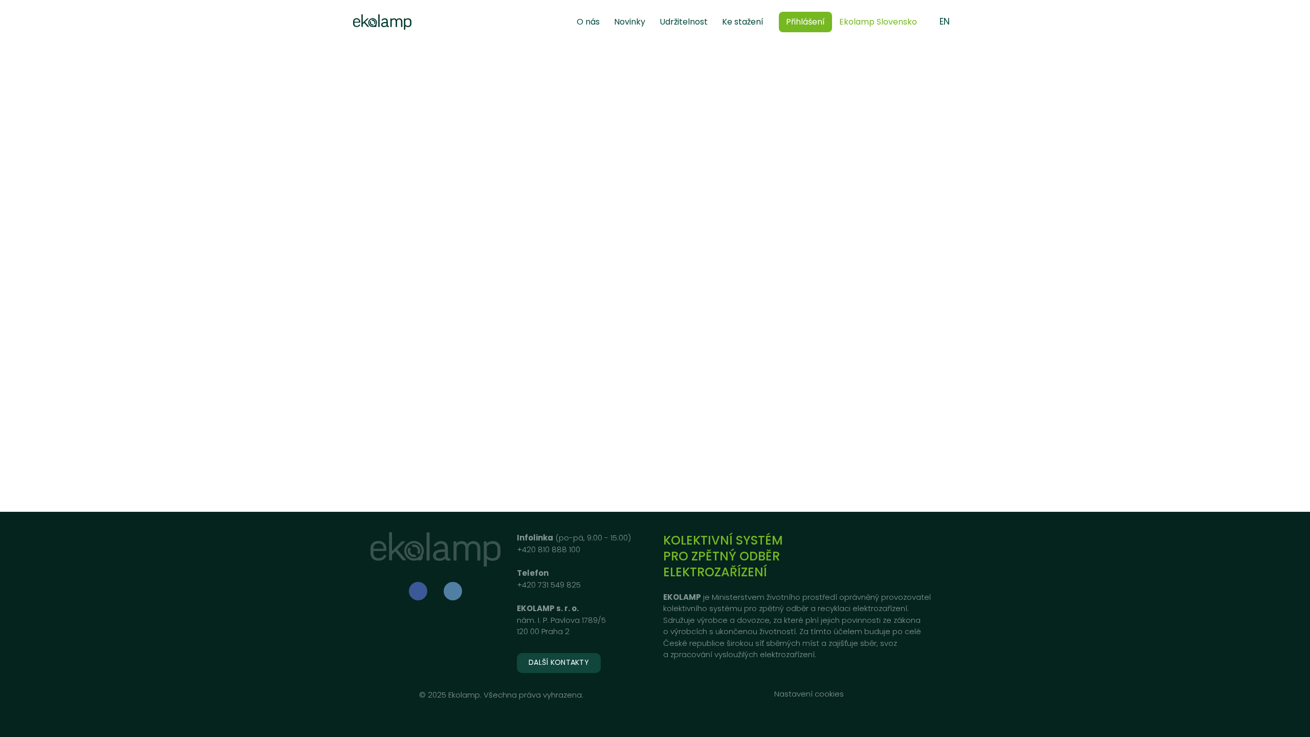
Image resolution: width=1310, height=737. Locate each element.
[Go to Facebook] (418, 591)
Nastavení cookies (809, 693)
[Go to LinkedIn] (453, 591)
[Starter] (382, 22)
